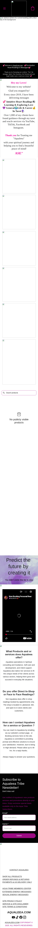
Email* (5, 813)
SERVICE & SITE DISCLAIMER (15, 904)
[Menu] (4, 8)
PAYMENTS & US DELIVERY (14, 882)
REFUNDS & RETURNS (19, 879)
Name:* (5, 824)
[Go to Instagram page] (24, 917)
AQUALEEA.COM (12, 922)
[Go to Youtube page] (13, 917)
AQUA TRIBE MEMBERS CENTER (16, 888)
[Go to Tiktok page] (17, 917)
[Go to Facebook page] (20, 917)
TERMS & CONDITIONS (17, 907)
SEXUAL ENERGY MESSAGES (15, 895)
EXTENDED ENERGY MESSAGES (16, 892)
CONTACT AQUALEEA (19, 870)
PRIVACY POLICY (14, 901)
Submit (19, 836)
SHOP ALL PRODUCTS (12, 876)
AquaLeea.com (18, 65)
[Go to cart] (33, 8)
